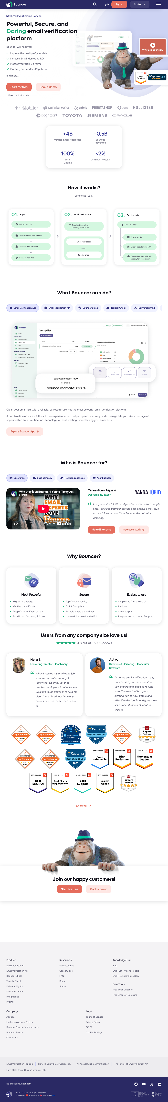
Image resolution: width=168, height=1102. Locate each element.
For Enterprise (66, 965)
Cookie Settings (94, 1032)
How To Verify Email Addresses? (54, 1063)
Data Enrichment (15, 991)
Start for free (19, 87)
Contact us (139, 4)
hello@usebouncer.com (18, 1083)
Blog (115, 965)
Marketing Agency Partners (20, 1022)
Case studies (66, 970)
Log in (106, 4)
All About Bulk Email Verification (93, 1063)
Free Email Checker (123, 989)
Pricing (9, 1001)
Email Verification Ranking (19, 1063)
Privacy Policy (93, 1022)
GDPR (89, 1027)
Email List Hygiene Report (126, 970)
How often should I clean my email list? (26, 1069)
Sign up (119, 4)
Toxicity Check (13, 981)
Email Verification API (17, 970)
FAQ (61, 976)
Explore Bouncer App (22, 431)
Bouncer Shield (14, 976)
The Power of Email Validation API (131, 1063)
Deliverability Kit (14, 986)
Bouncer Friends (14, 1032)
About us (11, 1016)
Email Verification (15, 965)
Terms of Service (94, 1016)
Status (62, 986)
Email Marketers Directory (126, 976)
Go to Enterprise (101, 529)
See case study (132, 529)
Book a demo (48, 87)
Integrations (12, 996)
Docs (62, 981)
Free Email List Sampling (125, 994)
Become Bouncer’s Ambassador (22, 1027)
